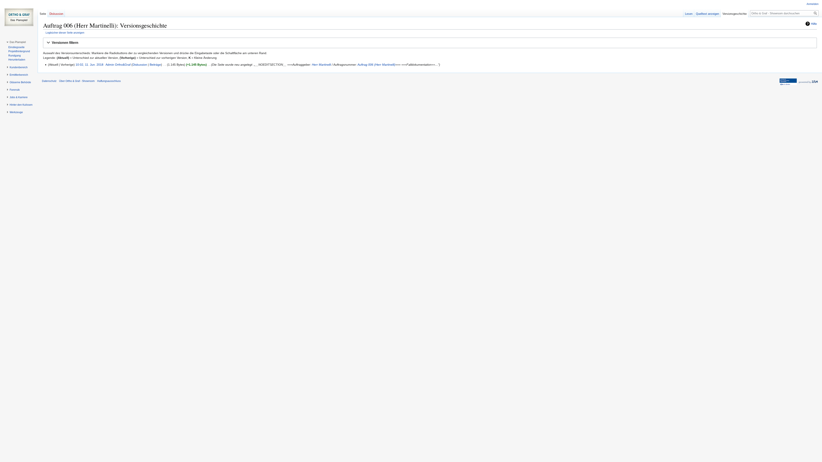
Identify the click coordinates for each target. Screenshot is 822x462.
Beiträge (155, 64)
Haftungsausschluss (109, 81)
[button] (430, 43)
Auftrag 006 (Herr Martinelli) (376, 64)
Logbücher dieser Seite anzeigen (65, 32)
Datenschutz (49, 81)
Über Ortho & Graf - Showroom (77, 81)
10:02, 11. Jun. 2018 (89, 64)
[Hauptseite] (19, 17)
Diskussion (140, 64)
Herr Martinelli (321, 64)
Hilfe (814, 23)
